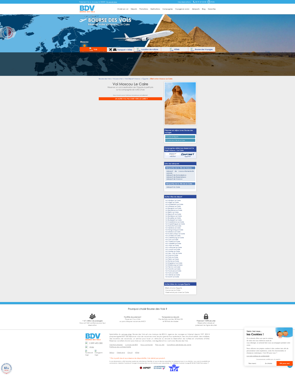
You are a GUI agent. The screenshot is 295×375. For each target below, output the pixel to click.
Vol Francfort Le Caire (173, 226)
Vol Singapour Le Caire (173, 263)
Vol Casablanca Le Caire (174, 222)
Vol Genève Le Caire (172, 228)
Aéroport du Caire (173, 187)
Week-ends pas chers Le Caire (177, 292)
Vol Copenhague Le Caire (175, 224)
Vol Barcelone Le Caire (173, 210)
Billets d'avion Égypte (173, 288)
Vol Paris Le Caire (171, 257)
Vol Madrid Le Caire (172, 242)
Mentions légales (116, 345)
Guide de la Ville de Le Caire (176, 140)
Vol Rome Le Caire (172, 261)
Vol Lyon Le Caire (171, 240)
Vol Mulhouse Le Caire (173, 247)
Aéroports (195, 9)
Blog (203, 9)
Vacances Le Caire (172, 290)
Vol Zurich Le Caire (172, 277)
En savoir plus (111, 2)
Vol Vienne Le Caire (172, 275)
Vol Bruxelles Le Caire (173, 218)
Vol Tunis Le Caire (171, 273)
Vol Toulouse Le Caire (173, 271)
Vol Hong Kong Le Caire (174, 230)
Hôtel (137, 352)
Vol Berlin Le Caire (171, 212)
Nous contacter (146, 345)
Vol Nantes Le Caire (172, 251)
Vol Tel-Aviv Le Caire (172, 267)
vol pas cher (126, 334)
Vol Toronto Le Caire (172, 269)
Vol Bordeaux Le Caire (173, 216)
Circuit (130, 352)
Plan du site (159, 345)
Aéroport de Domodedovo (176, 175)
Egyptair (188, 156)
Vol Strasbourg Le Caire (173, 265)
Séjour (111, 352)
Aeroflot (173, 156)
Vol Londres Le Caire (172, 236)
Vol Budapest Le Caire (173, 220)
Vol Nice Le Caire (171, 255)
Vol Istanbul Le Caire (172, 232)
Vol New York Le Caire (173, 253)
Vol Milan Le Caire (172, 245)
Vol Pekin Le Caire (172, 259)
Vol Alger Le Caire (172, 202)
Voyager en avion (182, 9)
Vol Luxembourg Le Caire (174, 238)
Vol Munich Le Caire (172, 249)
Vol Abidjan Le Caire (173, 200)
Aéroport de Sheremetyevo (176, 177)
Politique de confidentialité (120, 347)
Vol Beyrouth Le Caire (173, 214)
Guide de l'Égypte (172, 137)
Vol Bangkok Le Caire (173, 208)
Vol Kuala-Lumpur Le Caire (175, 234)
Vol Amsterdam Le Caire (174, 204)
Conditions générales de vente (179, 345)
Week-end (121, 352)
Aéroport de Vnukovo (174, 179)
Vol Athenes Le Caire (173, 206)
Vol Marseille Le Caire (173, 243)
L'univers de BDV (131, 345)
